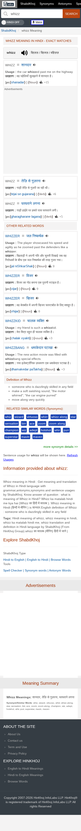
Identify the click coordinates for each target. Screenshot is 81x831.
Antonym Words (60, 570)
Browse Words (61, 559)
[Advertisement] (40, 133)
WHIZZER (12, 236)
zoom (42, 423)
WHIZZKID (13, 321)
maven (37, 436)
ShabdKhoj (27, 3)
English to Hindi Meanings (25, 768)
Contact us (15, 740)
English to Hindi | (39, 559)
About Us (14, 734)
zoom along (57, 423)
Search (71, 13)
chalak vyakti (20, 338)
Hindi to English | (15, 559)
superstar (11, 436)
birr (24, 423)
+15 (46, 82)
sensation (11, 423)
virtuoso (32, 417)
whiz (8, 417)
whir (57, 430)
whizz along (59, 417)
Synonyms (47, 3)
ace (32, 423)
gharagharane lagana (26, 216)
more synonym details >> (60, 446)
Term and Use (17, 747)
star (73, 417)
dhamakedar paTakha (26, 369)
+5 (60, 216)
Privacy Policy (17, 753)
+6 (53, 193)
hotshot (46, 430)
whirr (44, 417)
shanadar (17, 82)
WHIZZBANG (15, 348)
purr (66, 430)
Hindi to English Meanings (25, 775)
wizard (18, 417)
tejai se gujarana (22, 194)
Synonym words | (37, 570)
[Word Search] (5, 13)
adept (33, 430)
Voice (38, 22)
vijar (14, 289)
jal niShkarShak (22, 266)
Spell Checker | (14, 570)
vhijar (15, 311)
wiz (24, 430)
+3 (50, 337)
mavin (25, 436)
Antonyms (65, 3)
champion (11, 430)
